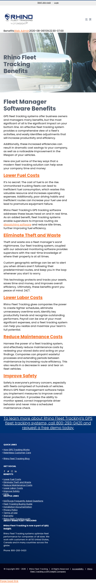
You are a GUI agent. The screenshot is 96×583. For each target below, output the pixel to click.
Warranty (8, 515)
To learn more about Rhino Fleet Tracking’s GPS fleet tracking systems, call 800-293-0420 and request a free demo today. (48, 423)
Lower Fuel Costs (22, 175)
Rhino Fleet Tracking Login (17, 518)
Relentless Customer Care (17, 452)
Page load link (9, 581)
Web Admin (21, 31)
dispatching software (17, 224)
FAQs (6, 494)
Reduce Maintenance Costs (33, 337)
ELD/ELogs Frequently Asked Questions (23, 500)
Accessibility (78, 569)
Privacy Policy (11, 509)
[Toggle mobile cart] (90, 19)
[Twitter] (8, 471)
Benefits (8, 455)
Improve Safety (20, 376)
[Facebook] (4, 471)
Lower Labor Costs (23, 298)
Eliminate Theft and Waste (32, 235)
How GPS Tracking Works (17, 449)
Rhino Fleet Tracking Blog (17, 458)
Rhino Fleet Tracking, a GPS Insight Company (61, 570)
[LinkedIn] (16, 471)
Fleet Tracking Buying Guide (18, 503)
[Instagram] (12, 471)
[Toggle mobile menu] (86, 19)
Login (56, 3)
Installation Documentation (18, 506)
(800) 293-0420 (44, 3)
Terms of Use (10, 512)
